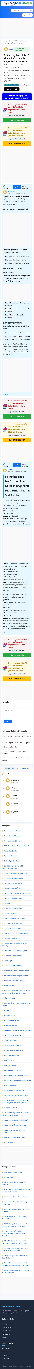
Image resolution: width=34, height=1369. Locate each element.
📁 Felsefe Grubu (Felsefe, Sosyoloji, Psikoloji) (14, 944)
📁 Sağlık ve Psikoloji (9, 1065)
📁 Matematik (7, 1010)
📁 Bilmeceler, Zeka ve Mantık (12, 878)
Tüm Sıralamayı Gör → (17, 820)
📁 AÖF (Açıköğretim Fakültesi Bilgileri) (15, 846)
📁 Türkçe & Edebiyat (9, 1108)
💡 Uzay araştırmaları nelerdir (12, 1172)
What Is (4, 1355)
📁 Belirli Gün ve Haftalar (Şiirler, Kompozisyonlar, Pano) (13, 867)
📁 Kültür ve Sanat (8, 998)
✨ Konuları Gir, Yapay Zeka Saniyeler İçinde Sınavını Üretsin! (17, 97)
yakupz (10, 469)
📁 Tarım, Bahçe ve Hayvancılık (13, 1090)
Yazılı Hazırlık (6, 1334)
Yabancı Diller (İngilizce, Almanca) (20, 41)
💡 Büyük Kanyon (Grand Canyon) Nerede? (14, 1183)
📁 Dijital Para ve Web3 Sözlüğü (13, 898)
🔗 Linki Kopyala (24, 84)
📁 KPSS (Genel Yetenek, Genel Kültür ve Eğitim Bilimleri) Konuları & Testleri (16, 992)
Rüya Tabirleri (6, 1348)
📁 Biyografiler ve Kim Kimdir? (12, 883)
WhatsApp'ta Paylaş (11, 85)
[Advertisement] (17, 166)
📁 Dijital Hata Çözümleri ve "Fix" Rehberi (16, 893)
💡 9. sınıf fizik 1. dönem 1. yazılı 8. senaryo (16, 1197)
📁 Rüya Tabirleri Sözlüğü (10, 1055)
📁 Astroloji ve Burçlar (9, 851)
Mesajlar (4, 1352)
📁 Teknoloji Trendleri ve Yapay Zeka (15, 1095)
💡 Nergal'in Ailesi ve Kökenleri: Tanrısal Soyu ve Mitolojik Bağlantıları (15, 1249)
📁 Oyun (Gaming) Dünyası (11, 1045)
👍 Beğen (17, 187)
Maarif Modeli (6, 1331)
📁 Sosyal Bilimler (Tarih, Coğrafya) (14, 1075)
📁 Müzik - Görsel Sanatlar (11, 1025)
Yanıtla (6, 394)
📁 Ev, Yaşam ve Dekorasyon (12, 923)
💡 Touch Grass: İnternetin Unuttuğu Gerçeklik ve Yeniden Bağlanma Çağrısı (16, 1264)
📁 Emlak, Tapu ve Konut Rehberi (13, 918)
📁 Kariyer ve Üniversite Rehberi (13, 981)
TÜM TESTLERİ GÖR (17, 120)
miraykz (14, 788)
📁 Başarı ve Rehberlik (10, 856)
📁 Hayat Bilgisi (7, 961)
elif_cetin (14, 812)
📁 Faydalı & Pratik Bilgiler (11, 938)
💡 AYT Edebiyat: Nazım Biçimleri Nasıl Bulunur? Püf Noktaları (15, 1217)
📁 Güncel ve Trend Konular (12, 956)
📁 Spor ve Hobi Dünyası (10, 1085)
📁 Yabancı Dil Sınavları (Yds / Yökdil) (15, 1120)
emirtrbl (14, 796)
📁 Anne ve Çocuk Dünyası (11, 841)
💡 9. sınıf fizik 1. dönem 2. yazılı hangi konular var (14, 1203)
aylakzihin (11, 191)
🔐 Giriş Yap (9, 768)
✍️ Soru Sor (27, 15)
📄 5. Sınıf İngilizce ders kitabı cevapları (16, 743)
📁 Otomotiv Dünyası (9, 1040)
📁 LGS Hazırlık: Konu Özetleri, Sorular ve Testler (16, 1004)
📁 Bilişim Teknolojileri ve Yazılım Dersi (15, 873)
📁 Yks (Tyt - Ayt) (8, 1142)
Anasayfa (5, 41)
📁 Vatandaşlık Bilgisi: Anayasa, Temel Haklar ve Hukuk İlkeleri (15, 1114)
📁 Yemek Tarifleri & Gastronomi (13, 1137)
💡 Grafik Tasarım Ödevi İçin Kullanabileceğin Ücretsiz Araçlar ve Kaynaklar (14, 1233)
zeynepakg (15, 780)
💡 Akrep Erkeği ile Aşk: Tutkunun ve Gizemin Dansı (14, 1257)
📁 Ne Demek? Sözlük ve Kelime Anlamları (17, 1030)
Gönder (7, 721)
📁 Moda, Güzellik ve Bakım (11, 1020)
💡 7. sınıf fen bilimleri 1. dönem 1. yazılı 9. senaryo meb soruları (16, 1190)
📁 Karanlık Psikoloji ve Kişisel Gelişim (15, 976)
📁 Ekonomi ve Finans (9, 913)
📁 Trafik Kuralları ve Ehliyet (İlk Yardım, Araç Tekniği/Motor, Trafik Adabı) (16, 1101)
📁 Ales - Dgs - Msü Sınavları (12, 831)
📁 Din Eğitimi (6, 903)
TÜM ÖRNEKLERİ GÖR (17, 143)
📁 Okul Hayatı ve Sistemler (11, 1035)
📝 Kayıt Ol (25, 768)
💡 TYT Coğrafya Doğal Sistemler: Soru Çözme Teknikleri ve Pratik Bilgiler (15, 1225)
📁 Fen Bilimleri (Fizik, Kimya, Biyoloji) (14, 951)
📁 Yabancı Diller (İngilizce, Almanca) (15, 1125)
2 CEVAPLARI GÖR (12, 89)
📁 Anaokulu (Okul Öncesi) (11, 836)
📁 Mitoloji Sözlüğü (8, 1015)
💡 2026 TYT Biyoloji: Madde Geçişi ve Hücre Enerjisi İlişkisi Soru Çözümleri (15, 1242)
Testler (4, 1337)
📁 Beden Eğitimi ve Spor (10, 861)
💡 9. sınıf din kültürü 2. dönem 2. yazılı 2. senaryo (16, 1210)
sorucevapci (15, 804)
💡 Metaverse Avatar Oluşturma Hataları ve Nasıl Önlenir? (16, 1271)
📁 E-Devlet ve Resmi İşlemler (12, 908)
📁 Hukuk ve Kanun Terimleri (12, 966)
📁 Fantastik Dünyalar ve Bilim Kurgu (15, 933)
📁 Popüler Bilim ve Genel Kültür (13, 1050)
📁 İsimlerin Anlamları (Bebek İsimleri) (15, 971)
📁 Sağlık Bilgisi (7, 1060)
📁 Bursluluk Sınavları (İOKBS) (12, 888)
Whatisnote (5, 1358)
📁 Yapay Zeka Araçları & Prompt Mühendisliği (14, 1131)
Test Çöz (4, 1324)
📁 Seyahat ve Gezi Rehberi (11, 1070)
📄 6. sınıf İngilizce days (10, 747)
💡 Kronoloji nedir (8, 1177)
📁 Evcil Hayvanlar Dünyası (11, 928)
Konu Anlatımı (6, 1327)
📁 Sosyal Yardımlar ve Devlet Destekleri (16, 1080)
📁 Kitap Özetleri (8, 986)
